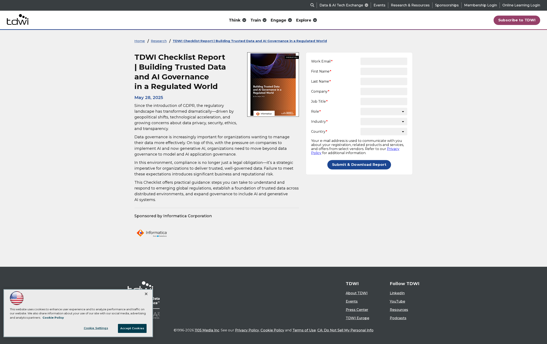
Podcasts (398, 318)
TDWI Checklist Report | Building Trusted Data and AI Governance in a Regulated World (250, 41)
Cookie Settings (96, 328)
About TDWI (357, 293)
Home (139, 41)
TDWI (352, 283)
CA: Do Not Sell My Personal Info (345, 330)
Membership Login (480, 5)
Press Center (357, 310)
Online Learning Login (521, 5)
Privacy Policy (247, 330)
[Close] (146, 294)
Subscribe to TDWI (517, 20)
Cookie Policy (272, 330)
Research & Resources (410, 5)
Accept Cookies (132, 328)
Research (159, 41)
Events (379, 5)
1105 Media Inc (207, 330)
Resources (399, 310)
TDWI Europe (357, 318)
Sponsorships (447, 5)
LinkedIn (397, 293)
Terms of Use (304, 330)
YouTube (397, 301)
